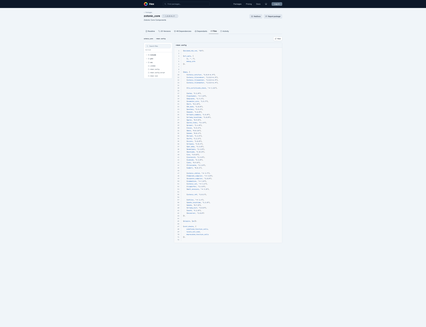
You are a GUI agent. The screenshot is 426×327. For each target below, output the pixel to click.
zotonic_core (152, 16)
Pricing (249, 4)
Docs (258, 4)
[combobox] (186, 4)
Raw (279, 39)
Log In (277, 4)
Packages (237, 4)
